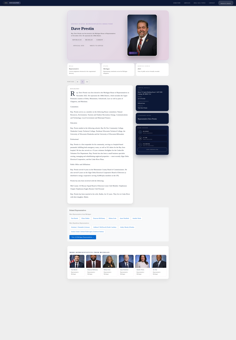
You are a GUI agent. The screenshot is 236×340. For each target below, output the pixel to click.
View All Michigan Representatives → (82, 237)
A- (78, 81)
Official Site (78, 45)
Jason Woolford (124, 218)
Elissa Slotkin (85, 218)
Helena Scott (112, 218)
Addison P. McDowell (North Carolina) (104, 227)
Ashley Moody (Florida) (127, 227)
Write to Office (96, 45)
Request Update (226, 3)
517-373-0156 (141, 98)
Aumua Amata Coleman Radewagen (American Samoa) (87, 231)
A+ (87, 81)
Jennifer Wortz (137, 218)
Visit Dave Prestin (142, 108)
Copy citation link (152, 149)
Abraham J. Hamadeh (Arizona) (80, 227)
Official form (141, 103)
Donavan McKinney (99, 218)
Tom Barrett (74, 218)
